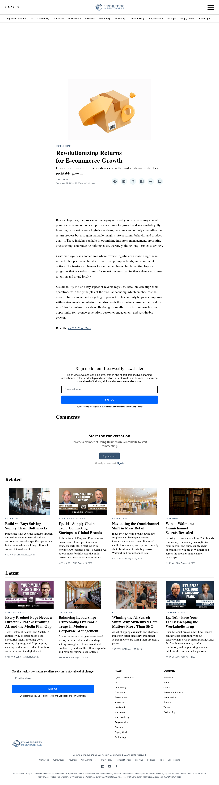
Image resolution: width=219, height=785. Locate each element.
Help (162, 760)
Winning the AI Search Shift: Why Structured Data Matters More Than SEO (135, 621)
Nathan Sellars (68, 563)
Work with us (58, 760)
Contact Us (44, 760)
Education (59, 18)
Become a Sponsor (173, 692)
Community (43, 18)
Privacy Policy (136, 407)
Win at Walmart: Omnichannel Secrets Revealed (180, 528)
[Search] (18, 7)
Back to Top (169, 712)
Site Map (139, 760)
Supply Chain (187, 18)
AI (32, 18)
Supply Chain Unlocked (73, 519)
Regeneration (156, 18)
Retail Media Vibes (15, 612)
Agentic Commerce (16, 18)
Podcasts (151, 760)
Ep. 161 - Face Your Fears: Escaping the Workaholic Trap (182, 621)
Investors (90, 18)
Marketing (120, 18)
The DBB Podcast (175, 612)
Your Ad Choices (88, 760)
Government (74, 18)
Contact (167, 687)
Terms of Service (123, 760)
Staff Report (66, 657)
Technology (204, 18)
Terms (167, 707)
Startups (171, 18)
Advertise (73, 760)
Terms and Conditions (115, 407)
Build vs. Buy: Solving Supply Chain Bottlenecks (26, 526)
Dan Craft (62, 179)
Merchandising (137, 18)
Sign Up (109, 399)
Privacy (167, 702)
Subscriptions (174, 760)
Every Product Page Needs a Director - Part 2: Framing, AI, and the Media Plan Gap (28, 621)
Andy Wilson (12, 555)
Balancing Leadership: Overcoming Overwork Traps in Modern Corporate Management (78, 623)
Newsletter (169, 677)
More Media (170, 697)
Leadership (104, 18)
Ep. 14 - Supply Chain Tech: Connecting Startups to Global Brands (80, 528)
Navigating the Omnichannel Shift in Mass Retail (135, 526)
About (166, 682)
